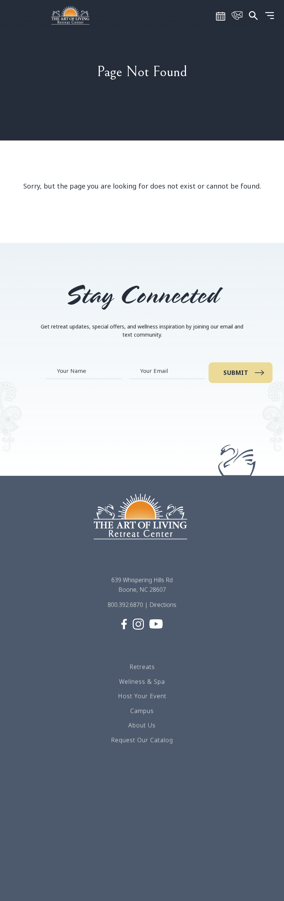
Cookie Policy (142, 872)
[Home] (71, 14)
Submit (235, 373)
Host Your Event (142, 696)
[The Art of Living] (142, 523)
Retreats (142, 667)
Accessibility (142, 887)
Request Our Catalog (142, 740)
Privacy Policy (142, 857)
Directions (162, 604)
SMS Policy (142, 843)
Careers (142, 799)
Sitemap (142, 828)
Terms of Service (142, 813)
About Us (142, 725)
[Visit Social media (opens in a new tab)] (124, 623)
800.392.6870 (125, 604)
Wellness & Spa (142, 681)
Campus (142, 710)
